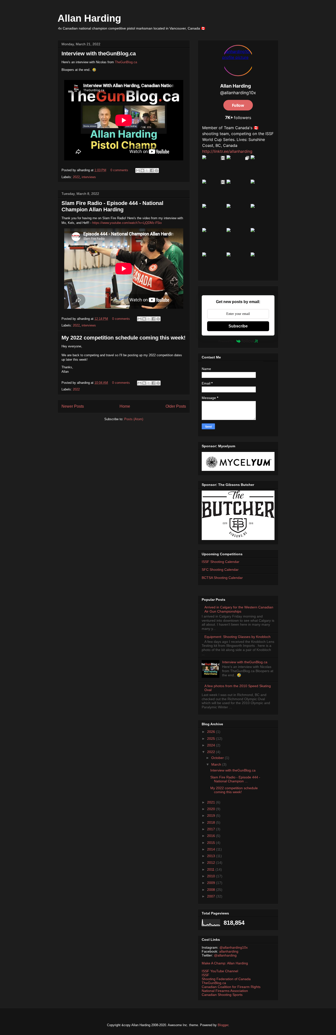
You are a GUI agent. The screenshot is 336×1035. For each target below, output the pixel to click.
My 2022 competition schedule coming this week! (123, 338)
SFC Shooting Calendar (220, 570)
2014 (211, 849)
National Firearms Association (225, 991)
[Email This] (137, 170)
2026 (211, 732)
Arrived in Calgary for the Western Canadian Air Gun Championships (238, 609)
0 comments (119, 170)
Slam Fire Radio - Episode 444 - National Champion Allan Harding (112, 206)
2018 (211, 822)
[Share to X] (147, 170)
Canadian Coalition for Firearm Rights (231, 987)
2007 (211, 896)
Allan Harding (89, 18)
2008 (211, 890)
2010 (211, 876)
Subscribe (238, 326)
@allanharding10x (233, 947)
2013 (211, 856)
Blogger (223, 1025)
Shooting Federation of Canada (226, 979)
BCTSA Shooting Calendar (222, 578)
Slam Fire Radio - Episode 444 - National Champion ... (235, 779)
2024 (211, 745)
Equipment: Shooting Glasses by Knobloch (237, 637)
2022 (76, 177)
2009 (211, 883)
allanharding (228, 951)
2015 (211, 843)
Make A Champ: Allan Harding (225, 963)
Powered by (226, 341)
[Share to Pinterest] (156, 170)
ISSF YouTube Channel (220, 971)
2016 (211, 836)
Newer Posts (72, 406)
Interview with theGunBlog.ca (98, 53)
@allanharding (225, 955)
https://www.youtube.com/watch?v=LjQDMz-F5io (127, 223)
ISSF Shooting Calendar (220, 562)
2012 (211, 863)
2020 (211, 809)
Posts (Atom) (133, 419)
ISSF (205, 975)
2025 (211, 739)
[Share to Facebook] (151, 170)
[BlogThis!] (142, 170)
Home (125, 406)
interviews (89, 177)
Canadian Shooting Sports (222, 995)
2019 (211, 816)
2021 (211, 802)
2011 (211, 869)
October (218, 758)
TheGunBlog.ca (126, 62)
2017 (211, 829)
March (216, 764)
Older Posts (176, 406)
